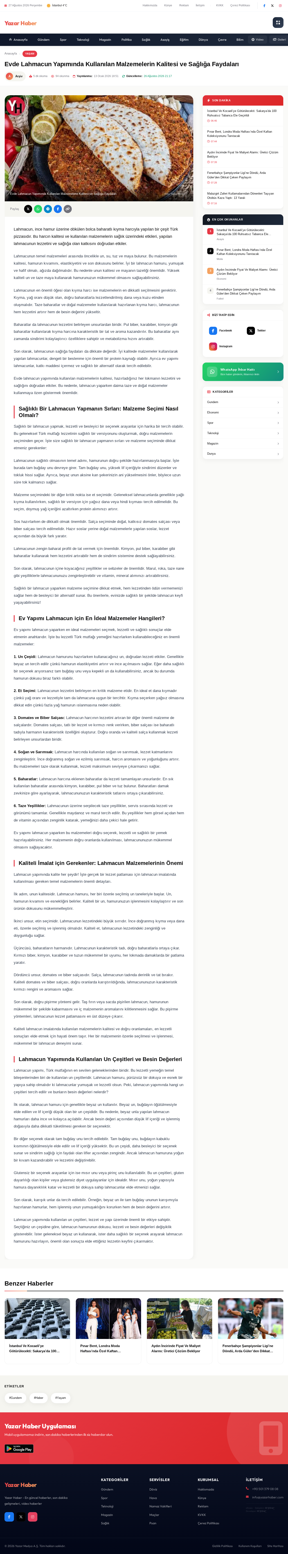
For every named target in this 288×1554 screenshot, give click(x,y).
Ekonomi (213, 412)
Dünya (203, 40)
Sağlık (146, 40)
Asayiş (165, 40)
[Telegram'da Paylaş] (48, 209)
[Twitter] (272, 5)
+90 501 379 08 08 (265, 1489)
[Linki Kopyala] (68, 209)
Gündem (44, 40)
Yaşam (29, 53)
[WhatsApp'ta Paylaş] (38, 209)
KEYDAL (269, 1507)
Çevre (222, 40)
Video (259, 39)
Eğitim (184, 40)
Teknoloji (83, 40)
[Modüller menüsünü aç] (278, 22)
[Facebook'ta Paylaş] (58, 209)
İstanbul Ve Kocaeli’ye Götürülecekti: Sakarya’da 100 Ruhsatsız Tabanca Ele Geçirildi (242, 113)
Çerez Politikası (240, 5)
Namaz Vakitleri (160, 1506)
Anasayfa (20, 40)
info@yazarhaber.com (268, 1497)
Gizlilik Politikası (222, 1546)
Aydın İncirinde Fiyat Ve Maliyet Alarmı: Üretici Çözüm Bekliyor (242, 155)
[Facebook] (264, 5)
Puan (152, 1523)
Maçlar (154, 1515)
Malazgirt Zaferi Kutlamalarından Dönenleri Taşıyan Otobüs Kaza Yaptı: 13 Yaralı (240, 196)
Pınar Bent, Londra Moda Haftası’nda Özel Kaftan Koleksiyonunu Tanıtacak (239, 134)
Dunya (211, 453)
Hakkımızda (150, 5)
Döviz (153, 1489)
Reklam (184, 5)
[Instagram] (280, 5)
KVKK (219, 5)
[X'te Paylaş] (28, 209)
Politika (127, 40)
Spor (63, 40)
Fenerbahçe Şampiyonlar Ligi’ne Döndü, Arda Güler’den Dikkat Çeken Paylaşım (236, 175)
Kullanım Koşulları (250, 1546)
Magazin (105, 40)
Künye (168, 5)
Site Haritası (275, 1546)
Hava (153, 1498)
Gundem (212, 402)
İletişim (200, 5)
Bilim (239, 40)
